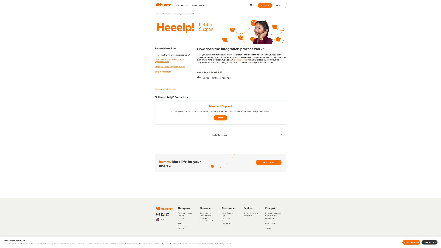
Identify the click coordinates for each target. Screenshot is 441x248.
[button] (251, 5)
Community (182, 226)
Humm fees (226, 221)
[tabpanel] (241, 83)
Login (278, 5)
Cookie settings (429, 242)
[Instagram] (158, 214)
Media (180, 223)
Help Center (164, 14)
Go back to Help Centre (165, 89)
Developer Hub (240, 59)
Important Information (273, 213)
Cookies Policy (270, 215)
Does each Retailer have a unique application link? (169, 60)
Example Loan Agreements (270, 219)
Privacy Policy (270, 223)
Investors (181, 221)
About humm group (185, 213)
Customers (197, 5)
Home (157, 14)
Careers (181, 218)
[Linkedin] (168, 214)
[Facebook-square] (163, 214)
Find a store (247, 215)
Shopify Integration (163, 71)
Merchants (180, 5)
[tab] (204, 78)
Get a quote (226, 218)
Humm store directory (251, 213)
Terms (267, 226)
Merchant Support (206, 221)
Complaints (226, 223)
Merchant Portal (205, 215)
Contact (181, 215)
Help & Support (227, 213)
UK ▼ (162, 219)
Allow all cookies (411, 242)
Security (181, 228)
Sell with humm (205, 213)
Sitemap (268, 228)
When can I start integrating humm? (170, 66)
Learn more (228, 244)
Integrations (204, 218)
